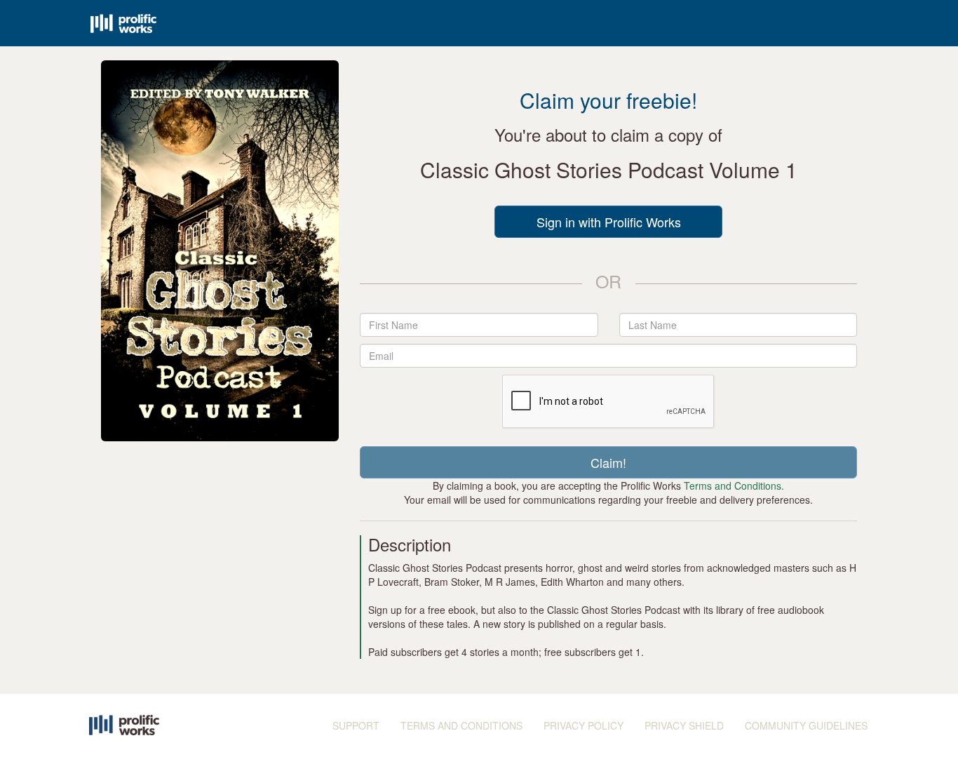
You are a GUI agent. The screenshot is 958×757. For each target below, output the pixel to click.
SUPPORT (355, 725)
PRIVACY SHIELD (684, 725)
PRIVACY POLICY (583, 725)
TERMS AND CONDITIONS (461, 725)
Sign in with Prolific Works (609, 222)
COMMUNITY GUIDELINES (806, 725)
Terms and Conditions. (734, 485)
